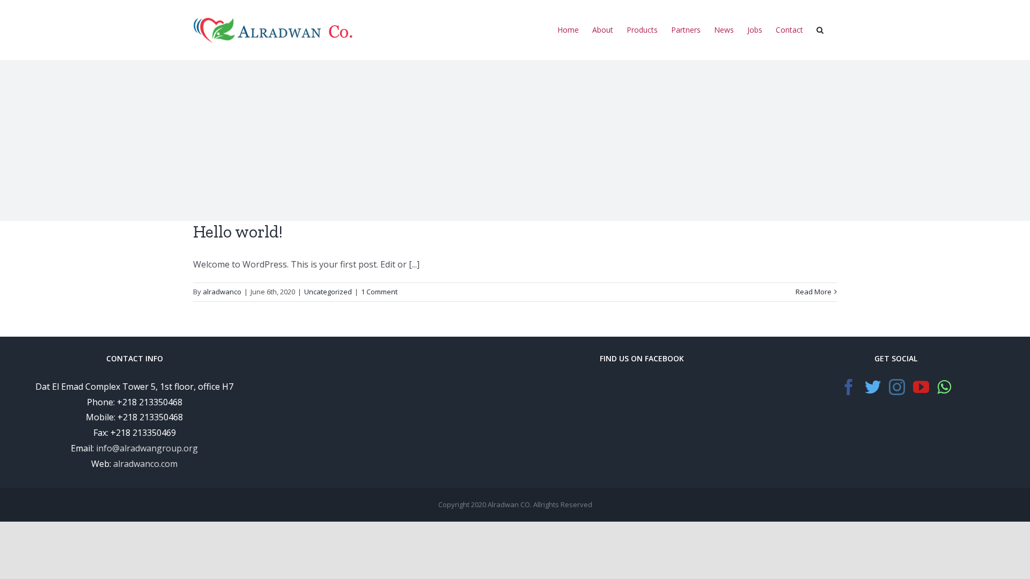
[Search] (819, 31)
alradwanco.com (145, 464)
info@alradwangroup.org (147, 448)
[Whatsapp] (944, 387)
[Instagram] (897, 387)
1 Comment (379, 291)
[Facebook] (849, 387)
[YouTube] (921, 387)
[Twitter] (873, 387)
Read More (814, 291)
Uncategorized (328, 291)
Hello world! (238, 231)
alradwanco (222, 291)
